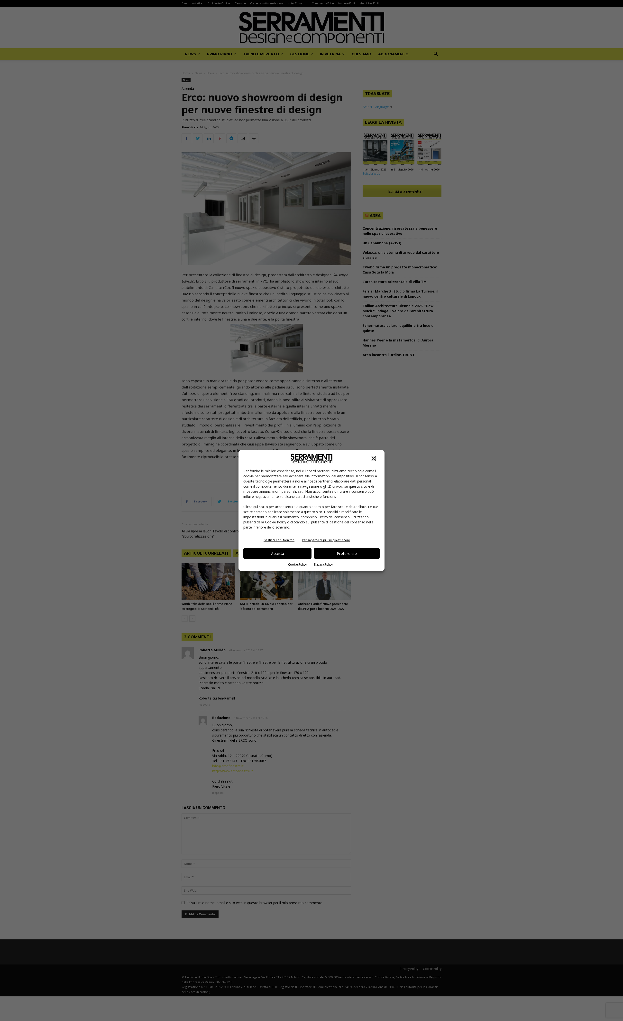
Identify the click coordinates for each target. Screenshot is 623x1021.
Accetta (277, 553)
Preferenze (347, 553)
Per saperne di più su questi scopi (326, 540)
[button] (373, 458)
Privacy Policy (323, 564)
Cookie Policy (297, 564)
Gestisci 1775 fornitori (279, 540)
